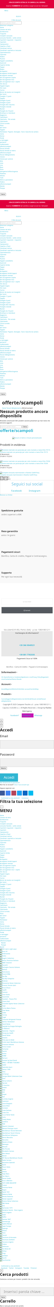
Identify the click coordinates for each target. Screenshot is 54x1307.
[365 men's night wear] (8, 949)
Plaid (1, 126)
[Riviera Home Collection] (9, 1201)
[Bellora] (3, 969)
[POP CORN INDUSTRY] (8, 1183)
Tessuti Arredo (5, 148)
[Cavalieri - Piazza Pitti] (8, 999)
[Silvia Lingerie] (5, 1212)
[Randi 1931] (5, 1192)
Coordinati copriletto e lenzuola (10, 50)
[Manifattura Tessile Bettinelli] (11, 1131)
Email (4, 736)
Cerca (3, 194)
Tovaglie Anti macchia (7, 105)
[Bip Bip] (3, 976)
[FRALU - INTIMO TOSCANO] (10, 1063)
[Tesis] (3, 1233)
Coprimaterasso (5, 52)
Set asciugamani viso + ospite (10, 82)
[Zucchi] (3, 1258)
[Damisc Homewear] (7, 1022)
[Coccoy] (3, 1015)
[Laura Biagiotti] (6, 1103)
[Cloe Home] (4, 1010)
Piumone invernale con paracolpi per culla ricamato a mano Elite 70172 (24, 452)
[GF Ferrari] (4, 1074)
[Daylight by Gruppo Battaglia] (11, 1026)
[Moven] (3, 1156)
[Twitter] (19, 793)
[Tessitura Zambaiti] (7, 1240)
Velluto (2, 176)
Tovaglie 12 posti (5, 96)
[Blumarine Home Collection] (10, 983)
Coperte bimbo (5, 65)
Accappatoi (3, 71)
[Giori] (2, 1078)
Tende (2, 138)
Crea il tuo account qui (21, 785)
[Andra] (3, 956)
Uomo (2, 134)
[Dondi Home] (5, 1035)
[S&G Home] (4, 1203)
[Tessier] (3, 1235)
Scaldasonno (4, 32)
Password (7, 754)
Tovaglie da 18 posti (6, 111)
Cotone (2, 157)
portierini (3, 142)
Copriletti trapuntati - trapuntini (10, 40)
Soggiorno (3, 115)
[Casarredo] (4, 997)
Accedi (9, 777)
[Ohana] (3, 1172)
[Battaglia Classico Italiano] (10, 967)
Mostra (3, 768)
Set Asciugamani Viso (7, 80)
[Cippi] (3, 1006)
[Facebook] (2, 793)
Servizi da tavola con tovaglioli (10, 92)
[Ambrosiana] (5, 954)
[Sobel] (3, 1215)
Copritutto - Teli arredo (7, 119)
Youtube (26, 1268)
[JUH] (2, 1092)
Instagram (18, 1268)
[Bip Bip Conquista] (7, 979)
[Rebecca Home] (6, 1194)
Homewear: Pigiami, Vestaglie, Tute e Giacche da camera (19, 132)
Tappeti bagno (5, 86)
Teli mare (3, 88)
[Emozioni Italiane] (7, 1044)
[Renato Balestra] (6, 1196)
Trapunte (3, 34)
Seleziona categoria (6, 25)
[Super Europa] (5, 1226)
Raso (1, 167)
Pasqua (2, 188)
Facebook (4, 1268)
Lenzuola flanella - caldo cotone (10, 38)
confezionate (4, 144)
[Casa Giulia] (5, 994)
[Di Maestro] (5, 1028)
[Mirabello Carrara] (7, 1151)
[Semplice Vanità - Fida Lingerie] (11, 1210)
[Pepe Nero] (4, 1174)
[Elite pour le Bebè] (7, 1040)
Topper (2, 67)
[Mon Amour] (5, 1153)
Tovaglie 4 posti (5, 100)
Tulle (1, 178)
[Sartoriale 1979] (6, 1208)
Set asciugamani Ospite (8, 77)
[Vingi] (3, 1253)
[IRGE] (2, 1090)
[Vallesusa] (4, 1246)
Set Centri (3, 94)
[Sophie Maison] (6, 1224)
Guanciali (3, 63)
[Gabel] (3, 1065)
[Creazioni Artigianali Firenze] (10, 1019)
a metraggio (4, 140)
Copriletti (3, 42)
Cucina (2, 90)
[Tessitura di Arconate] (8, 1237)
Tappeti (2, 98)
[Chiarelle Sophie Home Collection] (12, 1004)
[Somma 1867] (5, 1219)
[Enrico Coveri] (5, 1047)
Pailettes (3, 174)
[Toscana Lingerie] (6, 1242)
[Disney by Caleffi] (6, 1033)
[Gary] (2, 1072)
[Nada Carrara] (5, 1160)
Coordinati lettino (6, 48)
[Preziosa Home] (6, 1187)
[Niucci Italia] (5, 1167)
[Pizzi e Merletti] (6, 1181)
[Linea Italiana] (5, 1110)
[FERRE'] (3, 1056)
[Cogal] (3, 1017)
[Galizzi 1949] (5, 1069)
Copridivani (3, 117)
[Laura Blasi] (5, 1106)
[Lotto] (3, 1117)
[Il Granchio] (4, 1085)
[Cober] (3, 1013)
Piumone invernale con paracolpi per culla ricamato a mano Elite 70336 (24, 463)
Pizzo (1, 169)
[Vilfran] (3, 1251)
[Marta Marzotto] (6, 1137)
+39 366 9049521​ (27, 645)
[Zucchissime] (5, 1260)
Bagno (2, 69)
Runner (2, 109)
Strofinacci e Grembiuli (7, 113)
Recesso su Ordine (6, 495)
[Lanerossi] (4, 1101)
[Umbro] (3, 1244)
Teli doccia (3, 84)
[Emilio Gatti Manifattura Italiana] (12, 1042)
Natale (2, 186)
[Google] (8, 793)
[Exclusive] (4, 1049)
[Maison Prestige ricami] (9, 1128)
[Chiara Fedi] (5, 1001)
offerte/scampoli (5, 146)
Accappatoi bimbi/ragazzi (8, 73)
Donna (2, 136)
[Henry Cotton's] (6, 1081)
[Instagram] (13, 793)
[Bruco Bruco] (5, 988)
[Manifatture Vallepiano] (9, 1135)
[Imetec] (3, 1087)
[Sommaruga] (5, 1222)
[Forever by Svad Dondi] (8, 1060)
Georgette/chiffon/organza (9, 171)
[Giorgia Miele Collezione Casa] (11, 1076)
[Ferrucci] (3, 1058)
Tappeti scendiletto (6, 61)
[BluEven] (4, 981)
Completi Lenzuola (6, 36)
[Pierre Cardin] (5, 1178)
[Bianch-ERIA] (5, 974)
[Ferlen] (3, 1053)
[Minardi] (3, 1147)
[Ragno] (3, 1190)
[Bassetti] (4, 965)
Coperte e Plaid (5, 46)
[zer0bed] (4, 1255)
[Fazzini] (3, 1051)
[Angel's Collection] (7, 958)
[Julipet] (3, 1094)
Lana (1, 163)
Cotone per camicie (6, 159)
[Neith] (3, 1165)
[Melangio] (4, 1144)
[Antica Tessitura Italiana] (9, 960)
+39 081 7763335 (27, 654)
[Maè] (2, 1124)
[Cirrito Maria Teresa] (8, 1008)
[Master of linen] (6, 1142)
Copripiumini (4, 44)
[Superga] (4, 1228)
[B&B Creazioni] (6, 963)
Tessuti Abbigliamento (7, 155)
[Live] (30, 793)
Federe (2, 57)
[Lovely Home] (5, 1119)
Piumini (2, 59)
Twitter (11, 1268)
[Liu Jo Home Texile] (7, 1115)
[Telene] (3, 1231)
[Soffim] (3, 1217)
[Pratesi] (3, 1185)
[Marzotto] (4, 1140)
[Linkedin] (25, 793)
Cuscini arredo (5, 123)
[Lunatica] (4, 1122)
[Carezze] (3, 992)
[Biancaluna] (5, 972)
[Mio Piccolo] (5, 1149)
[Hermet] (3, 1083)
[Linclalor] (4, 1108)
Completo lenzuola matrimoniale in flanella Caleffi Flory (18, 475)
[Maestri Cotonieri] (7, 1126)
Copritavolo (4, 121)
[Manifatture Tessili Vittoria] (10, 1133)
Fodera (2, 182)
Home (2, 27)
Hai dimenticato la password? (10, 783)
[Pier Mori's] (4, 1176)
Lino (1, 165)
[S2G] (2, 1206)
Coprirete (3, 55)
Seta (1, 161)
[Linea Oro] (4, 1113)
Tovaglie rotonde (5, 107)
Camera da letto (5, 29)
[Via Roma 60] (5, 1249)
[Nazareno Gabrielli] (7, 1162)
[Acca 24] (3, 951)
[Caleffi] (3, 990)
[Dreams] (3, 1038)
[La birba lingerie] (6, 1099)
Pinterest (34, 1268)
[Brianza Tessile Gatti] (8, 985)
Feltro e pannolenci (6, 180)
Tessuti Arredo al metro (8, 151)
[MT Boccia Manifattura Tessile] (11, 1158)
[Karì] (2, 1097)
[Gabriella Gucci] (6, 1067)
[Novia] (3, 1169)
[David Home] (5, 1024)
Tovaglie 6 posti (5, 103)
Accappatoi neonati (6, 75)
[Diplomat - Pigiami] (7, 1031)
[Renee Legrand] (6, 1199)
